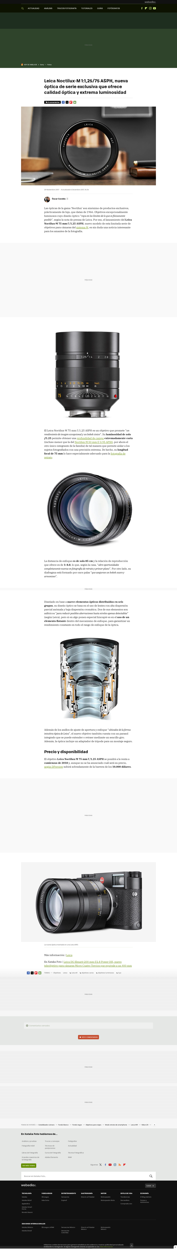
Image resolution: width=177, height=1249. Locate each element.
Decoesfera (125, 1200)
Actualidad (72, 1145)
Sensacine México (68, 1227)
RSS (120, 1164)
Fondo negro (77, 1125)
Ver (90, 1037)
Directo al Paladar (88, 1197)
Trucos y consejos (52, 1141)
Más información (106, 1246)
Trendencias (125, 1197)
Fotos (49, 64)
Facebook (141, 8)
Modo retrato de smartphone (116, 1125)
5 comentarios (53, 102)
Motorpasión (105, 1197)
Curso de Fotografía (53, 1152)
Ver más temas (28, 1165)
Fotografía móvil (28, 1145)
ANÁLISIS (48, 8)
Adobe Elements (51, 1157)
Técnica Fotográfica (76, 1152)
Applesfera (26, 1203)
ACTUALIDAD (33, 8)
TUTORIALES (86, 8)
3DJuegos (45, 1197)
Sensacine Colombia (65, 1231)
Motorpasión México (105, 1228)
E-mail (74, 102)
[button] (60, 198)
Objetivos (57, 972)
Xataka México (27, 1227)
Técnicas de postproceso (50, 1146)
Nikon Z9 (145, 1125)
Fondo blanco (63, 1125)
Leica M (74, 972)
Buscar (151, 1176)
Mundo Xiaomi (27, 1212)
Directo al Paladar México (88, 1228)
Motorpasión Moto (108, 1200)
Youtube (154, 8)
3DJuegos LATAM (48, 1227)
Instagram (150, 8)
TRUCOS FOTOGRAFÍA (66, 8)
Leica (69, 955)
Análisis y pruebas (29, 1141)
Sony (42, 64)
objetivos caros (88, 972)
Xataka (24, 1197)
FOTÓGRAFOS (114, 8)
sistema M (82, 227)
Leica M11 (134, 1125)
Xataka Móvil (26, 1200)
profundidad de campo (90, 438)
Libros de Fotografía (30, 1152)
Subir (148, 1186)
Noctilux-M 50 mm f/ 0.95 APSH (94, 442)
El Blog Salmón (145, 1197)
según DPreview (53, 766)
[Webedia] (150, 1)
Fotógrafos (72, 1141)
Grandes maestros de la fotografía (30, 1158)
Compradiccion (126, 1203)
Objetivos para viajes (94, 1125)
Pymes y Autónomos (144, 1201)
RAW (70, 1157)
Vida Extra (45, 1200)
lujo (119, 972)
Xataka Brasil (27, 1230)
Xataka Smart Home (27, 1208)
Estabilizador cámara (47, 1125)
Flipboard (146, 8)
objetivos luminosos (106, 972)
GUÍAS (100, 8)
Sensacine (65, 1197)
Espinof (64, 1200)
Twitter (67, 102)
